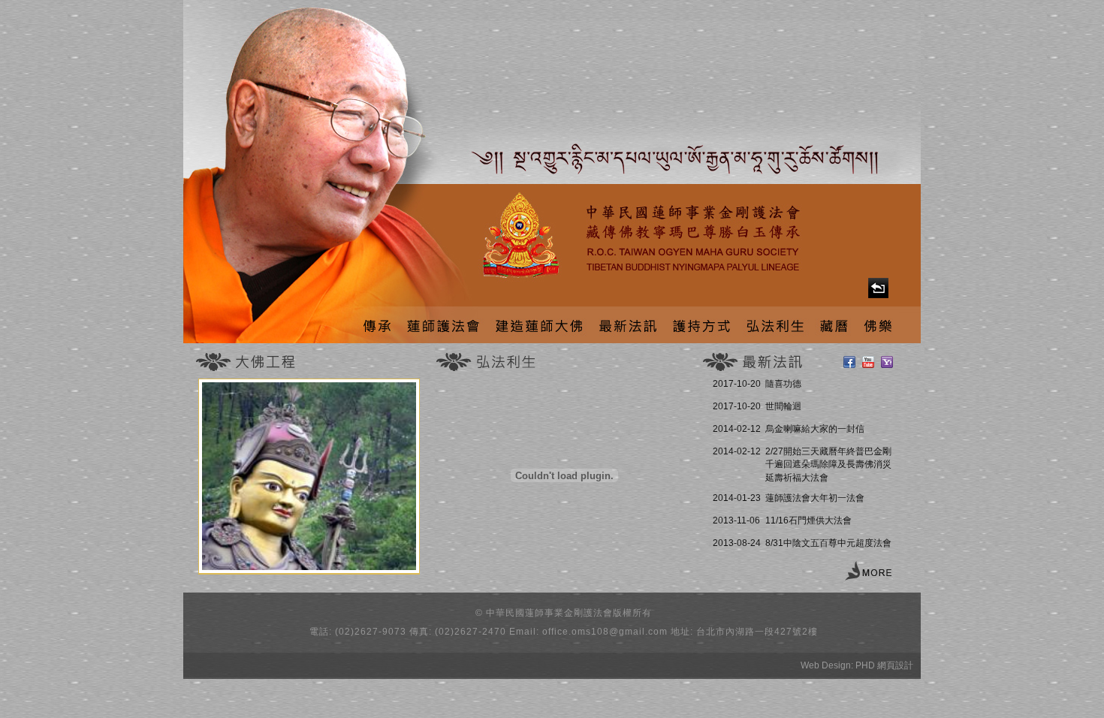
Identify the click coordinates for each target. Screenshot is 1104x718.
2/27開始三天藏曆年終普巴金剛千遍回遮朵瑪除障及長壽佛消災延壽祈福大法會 (828, 464)
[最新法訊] (868, 572)
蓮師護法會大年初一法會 (814, 497)
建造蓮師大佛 (537, 324)
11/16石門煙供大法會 (808, 520)
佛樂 (877, 324)
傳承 (375, 324)
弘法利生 (776, 324)
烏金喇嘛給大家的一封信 (814, 428)
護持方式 (702, 324)
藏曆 (834, 324)
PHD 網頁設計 (884, 665)
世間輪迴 (783, 406)
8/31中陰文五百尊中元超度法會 (828, 543)
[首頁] (878, 288)
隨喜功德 (783, 383)
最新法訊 (627, 324)
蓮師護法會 (442, 324)
